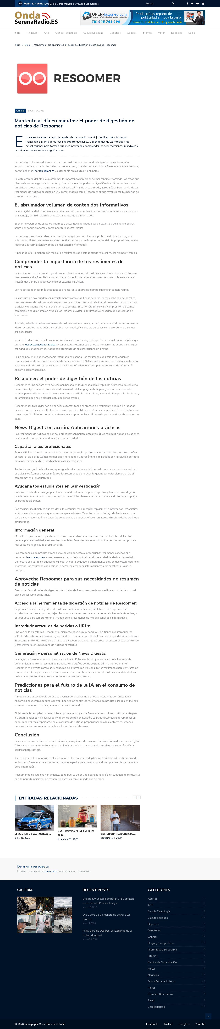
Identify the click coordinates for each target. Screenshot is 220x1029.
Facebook (152, 1024)
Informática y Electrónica (162, 949)
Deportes (115, 33)
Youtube (200, 1024)
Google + (184, 1024)
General (131, 33)
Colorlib (60, 1024)
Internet (147, 33)
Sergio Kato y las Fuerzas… (33, 833)
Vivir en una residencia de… (118, 833)
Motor (161, 33)
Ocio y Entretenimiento (161, 981)
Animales (32, 33)
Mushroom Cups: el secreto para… (76, 833)
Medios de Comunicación (162, 962)
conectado (51, 871)
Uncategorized (156, 1007)
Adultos (152, 899)
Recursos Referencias (160, 994)
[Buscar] (173, 3)
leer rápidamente (44, 171)
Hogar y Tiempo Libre (161, 943)
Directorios (154, 930)
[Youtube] (203, 3)
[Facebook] (187, 3)
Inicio (17, 33)
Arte (46, 33)
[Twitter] (192, 3)
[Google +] (197, 3)
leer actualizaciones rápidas (41, 344)
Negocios (176, 33)
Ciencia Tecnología (66, 33)
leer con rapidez (35, 557)
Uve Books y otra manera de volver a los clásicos (72, 3)
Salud (191, 33)
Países (151, 987)
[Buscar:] (156, 3)
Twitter (168, 1024)
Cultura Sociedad (93, 33)
